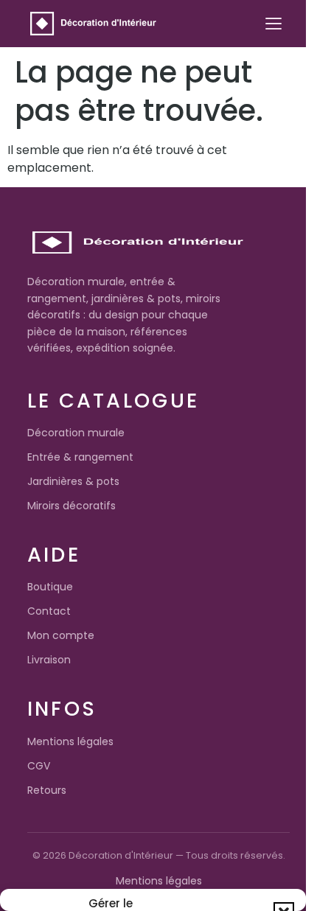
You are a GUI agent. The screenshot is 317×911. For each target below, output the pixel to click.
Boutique (50, 586)
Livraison (49, 659)
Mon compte (60, 635)
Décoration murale (76, 432)
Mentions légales (70, 741)
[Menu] (273, 23)
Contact (49, 611)
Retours (46, 790)
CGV (38, 765)
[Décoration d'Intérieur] (93, 23)
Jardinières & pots (73, 481)
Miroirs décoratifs (71, 505)
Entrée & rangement (80, 457)
